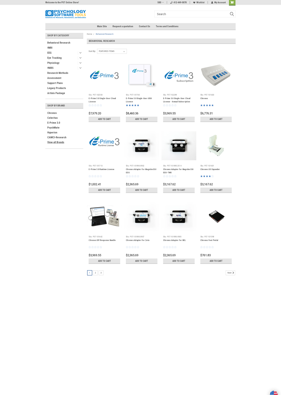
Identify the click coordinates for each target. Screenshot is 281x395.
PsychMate (53, 127)
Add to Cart (104, 119)
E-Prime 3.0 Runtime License (101, 169)
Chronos (52, 113)
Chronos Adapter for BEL (174, 240)
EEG (49, 52)
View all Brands (55, 142)
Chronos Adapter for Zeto (137, 240)
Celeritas (52, 117)
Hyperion (52, 132)
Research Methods (57, 73)
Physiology (53, 62)
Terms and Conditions (167, 26)
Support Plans (55, 83)
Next (229, 273)
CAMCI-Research (56, 137)
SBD (159, 2)
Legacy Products (56, 88)
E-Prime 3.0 (53, 122)
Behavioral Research (58, 42)
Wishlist (200, 2)
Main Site (102, 26)
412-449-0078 (180, 2)
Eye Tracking (54, 57)
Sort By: (92, 51)
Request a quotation (123, 26)
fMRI (49, 47)
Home (89, 34)
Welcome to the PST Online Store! (62, 2)
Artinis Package (56, 93)
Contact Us (144, 26)
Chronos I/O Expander (210, 169)
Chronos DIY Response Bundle (102, 240)
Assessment (54, 78)
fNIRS (50, 67)
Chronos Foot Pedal (209, 240)
